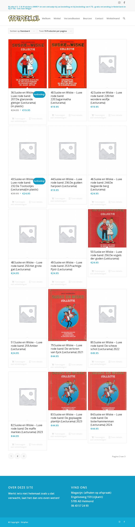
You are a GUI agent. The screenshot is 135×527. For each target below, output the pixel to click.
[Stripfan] (24, 18)
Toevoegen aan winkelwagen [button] (19, 119)
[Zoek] (124, 18)
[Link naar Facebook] (124, 2)
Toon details (36, 118)
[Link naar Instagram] (119, 2)
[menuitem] (46, 18)
